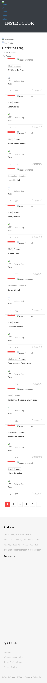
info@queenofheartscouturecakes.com (22, 549)
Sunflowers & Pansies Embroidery (22, 400)
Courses (7, 652)
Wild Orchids (13, 253)
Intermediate (12, 176)
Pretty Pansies (14, 217)
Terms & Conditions (13, 662)
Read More (25, 60)
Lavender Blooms (15, 327)
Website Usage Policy (14, 657)
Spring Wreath (14, 290)
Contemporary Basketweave (20, 363)
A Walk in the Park (16, 70)
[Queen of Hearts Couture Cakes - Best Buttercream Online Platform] (4, 11)
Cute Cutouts (13, 107)
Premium (17, 66)
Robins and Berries (16, 436)
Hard (10, 66)
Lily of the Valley (15, 473)
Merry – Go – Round (17, 143)
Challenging (12, 359)
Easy (10, 103)
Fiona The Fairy (15, 180)
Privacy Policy (10, 667)
